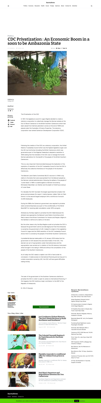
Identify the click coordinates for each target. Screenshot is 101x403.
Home (9, 396)
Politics (25, 6)
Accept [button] (76, 401)
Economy (31, 6)
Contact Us (68, 6)
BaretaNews (50, 2)
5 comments (12, 48)
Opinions (57, 6)
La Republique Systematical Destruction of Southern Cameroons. (12, 305)
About (62, 6)
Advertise (74, 6)
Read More (82, 401)
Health (42, 6)
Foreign (52, 6)
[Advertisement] (50, 21)
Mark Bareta (11, 109)
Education (37, 6)
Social (47, 6)
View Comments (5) (44, 307)
